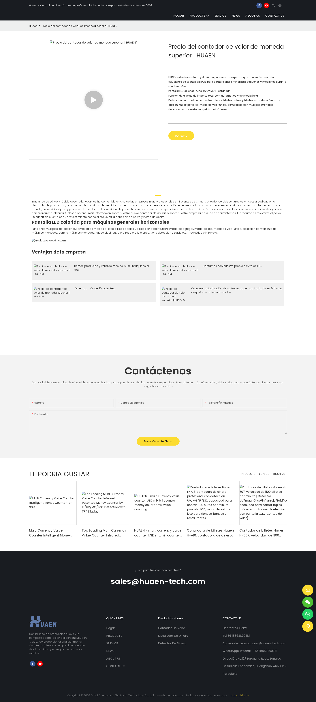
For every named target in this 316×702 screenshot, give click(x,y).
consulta (181, 136)
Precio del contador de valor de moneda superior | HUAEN (79, 26)
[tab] (158, 193)
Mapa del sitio (239, 695)
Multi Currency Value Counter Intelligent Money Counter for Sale (50, 533)
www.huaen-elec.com (171, 695)
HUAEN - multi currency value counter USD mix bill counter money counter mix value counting (157, 533)
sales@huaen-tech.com (158, 581)
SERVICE (264, 474)
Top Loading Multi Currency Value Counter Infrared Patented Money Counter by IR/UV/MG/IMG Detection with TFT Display (104, 533)
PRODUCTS (248, 474)
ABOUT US (279, 474)
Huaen (33, 26)
